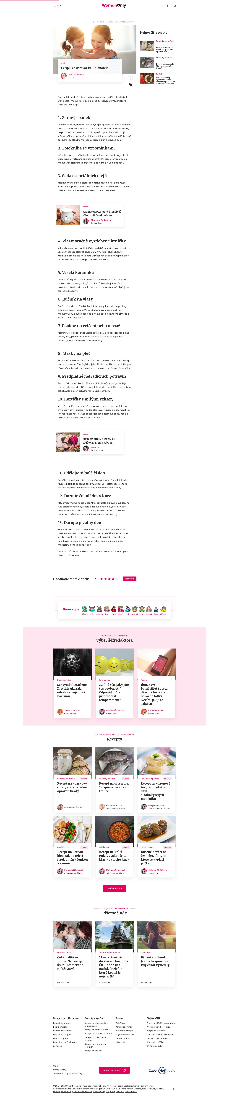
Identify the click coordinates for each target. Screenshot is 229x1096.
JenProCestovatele (82, 1091)
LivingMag (110, 1091)
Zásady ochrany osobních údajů (68, 1073)
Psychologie (104, 680)
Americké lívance (124, 1027)
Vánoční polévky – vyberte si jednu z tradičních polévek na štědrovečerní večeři (165, 81)
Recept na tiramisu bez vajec (98, 1033)
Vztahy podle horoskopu (158, 1027)
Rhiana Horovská (114, 805)
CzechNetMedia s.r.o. (76, 1086)
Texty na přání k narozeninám (161, 1023)
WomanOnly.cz (93, 21)
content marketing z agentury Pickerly (71, 1088)
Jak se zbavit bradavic (157, 1038)
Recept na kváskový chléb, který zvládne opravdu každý (164, 50)
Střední (84, 847)
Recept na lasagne (62, 1034)
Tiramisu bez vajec (124, 1030)
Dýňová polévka (154, 1046)
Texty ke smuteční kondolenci (161, 1034)
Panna (149, 614)
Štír (128, 614)
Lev (106, 614)
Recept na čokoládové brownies (95, 1039)
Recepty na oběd (164, 57)
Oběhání (122, 1088)
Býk (92, 614)
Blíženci (85, 614)
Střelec (163, 614)
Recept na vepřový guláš (64, 1042)
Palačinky (120, 1023)
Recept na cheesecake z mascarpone (96, 1024)
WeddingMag (99, 1091)
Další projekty (59, 1069)
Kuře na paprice (60, 1038)
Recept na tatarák (62, 1023)
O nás (56, 1066)
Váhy (114, 614)
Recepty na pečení (165, 41)
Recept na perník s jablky (96, 1029)
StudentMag (67, 1091)
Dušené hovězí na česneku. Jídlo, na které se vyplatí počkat (154, 857)
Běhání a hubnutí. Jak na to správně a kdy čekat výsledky (155, 961)
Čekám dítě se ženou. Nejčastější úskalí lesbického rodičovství (70, 963)
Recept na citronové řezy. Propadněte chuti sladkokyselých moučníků (155, 791)
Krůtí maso (104, 847)
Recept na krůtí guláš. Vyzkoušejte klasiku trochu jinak (114, 855)
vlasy (101, 306)
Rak (142, 614)
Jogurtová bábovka (125, 1034)
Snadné (84, 779)
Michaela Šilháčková (115, 710)
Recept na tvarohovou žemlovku (95, 1045)
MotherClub (111, 1088)
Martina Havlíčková (73, 807)
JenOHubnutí (131, 1091)
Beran (120, 614)
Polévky (159, 74)
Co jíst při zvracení (156, 1030)
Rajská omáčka (60, 1027)
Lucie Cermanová (76, 74)
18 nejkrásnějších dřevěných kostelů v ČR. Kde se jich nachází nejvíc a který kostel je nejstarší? (114, 967)
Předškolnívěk (148, 1088)
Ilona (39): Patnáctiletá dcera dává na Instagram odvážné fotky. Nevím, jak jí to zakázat (154, 694)
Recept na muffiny (93, 1050)
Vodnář (135, 614)
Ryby (156, 614)
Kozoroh (99, 614)
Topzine (160, 1088)
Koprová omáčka (155, 1042)
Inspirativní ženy (64, 680)
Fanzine (56, 1091)
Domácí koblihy (123, 1038)
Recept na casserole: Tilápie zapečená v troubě (165, 66)
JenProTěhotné (134, 1088)
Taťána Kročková (72, 710)
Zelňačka (57, 1046)
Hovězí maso (63, 847)
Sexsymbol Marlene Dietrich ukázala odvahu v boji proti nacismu (72, 690)
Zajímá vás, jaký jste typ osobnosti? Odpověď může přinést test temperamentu (114, 692)
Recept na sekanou (62, 1030)
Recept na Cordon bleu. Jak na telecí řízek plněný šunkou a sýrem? (72, 857)
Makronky (120, 1042)
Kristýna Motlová (156, 805)
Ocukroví (120, 1091)
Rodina (100, 21)
